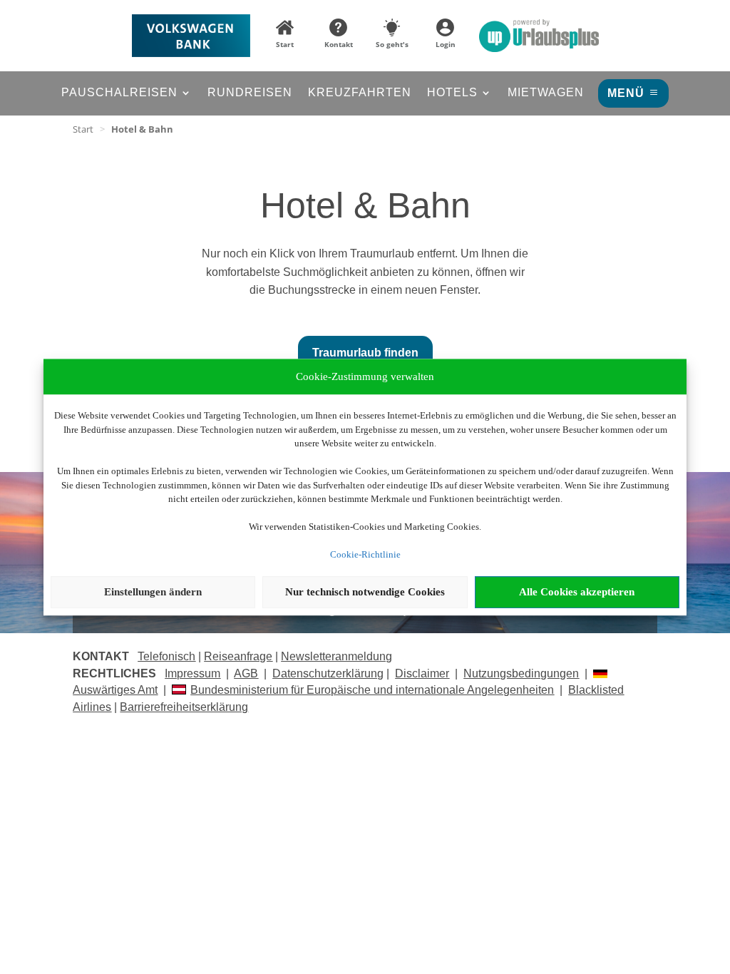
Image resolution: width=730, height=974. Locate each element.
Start (83, 129)
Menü (625, 93)
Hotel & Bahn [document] (142, 129)
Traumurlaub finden (365, 353)
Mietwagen (546, 93)
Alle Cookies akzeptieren (576, 592)
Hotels (452, 93)
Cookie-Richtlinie (365, 554)
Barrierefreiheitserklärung (184, 707)
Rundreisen (249, 93)
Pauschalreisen (119, 93)
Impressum (192, 673)
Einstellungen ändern (153, 592)
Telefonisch (166, 656)
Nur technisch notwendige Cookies (365, 592)
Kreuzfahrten (359, 93)
